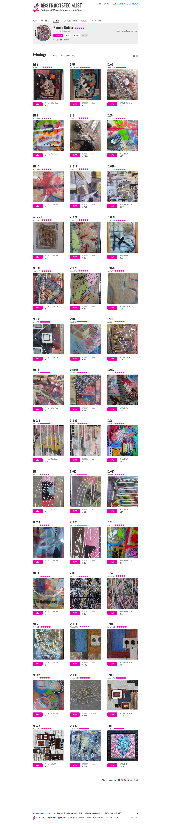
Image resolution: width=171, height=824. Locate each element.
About (38, 817)
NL (135, 813)
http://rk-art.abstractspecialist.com (127, 31)
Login (120, 817)
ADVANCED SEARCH (70, 20)
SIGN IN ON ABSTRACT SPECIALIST (128, 4)
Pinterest (53, 817)
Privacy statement (98, 817)
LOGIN (114, 4)
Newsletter (109, 817)
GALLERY (84, 20)
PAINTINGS (45, 20)
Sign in (116, 817)
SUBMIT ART (96, 20)
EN (137, 813)
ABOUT (99, 4)
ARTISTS (56, 20)
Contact (44, 817)
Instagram (73, 817)
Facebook (63, 817)
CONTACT (106, 4)
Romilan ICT (134, 818)
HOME (35, 20)
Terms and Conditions (84, 817)
